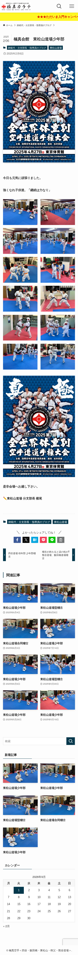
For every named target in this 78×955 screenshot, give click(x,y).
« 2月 (6, 926)
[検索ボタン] (59, 6)
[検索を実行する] (70, 741)
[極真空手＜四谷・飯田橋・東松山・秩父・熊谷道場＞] (16, 6)
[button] (17, 540)
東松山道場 (56, 47)
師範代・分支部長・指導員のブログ (27, 47)
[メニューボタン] (71, 6)
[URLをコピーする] (60, 540)
